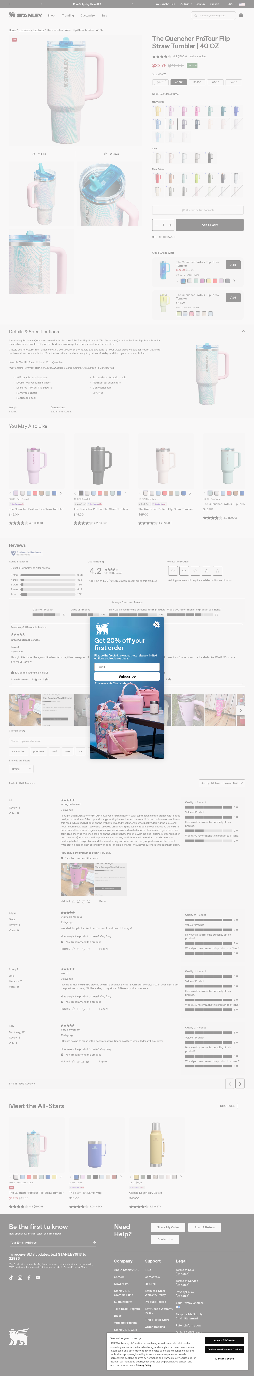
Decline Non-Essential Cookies (225, 1349)
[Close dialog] (157, 625)
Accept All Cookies (224, 1340)
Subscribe (127, 676)
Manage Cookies (224, 1358)
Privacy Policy (143, 1365)
